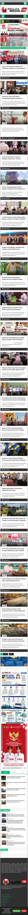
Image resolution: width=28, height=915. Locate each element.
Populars (5, 772)
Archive (14, 772)
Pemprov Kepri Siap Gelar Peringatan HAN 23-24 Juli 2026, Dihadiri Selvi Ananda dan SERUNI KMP (14, 369)
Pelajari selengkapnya (6, 913)
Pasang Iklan (5, 899)
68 (10, 654)
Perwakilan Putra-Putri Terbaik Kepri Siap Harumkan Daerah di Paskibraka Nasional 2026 (14, 399)
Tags (23, 772)
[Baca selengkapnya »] (12, 111)
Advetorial (5, 138)
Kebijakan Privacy (6, 901)
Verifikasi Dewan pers (6, 897)
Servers (4, 904)
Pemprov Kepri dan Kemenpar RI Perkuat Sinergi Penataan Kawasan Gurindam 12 (13, 641)
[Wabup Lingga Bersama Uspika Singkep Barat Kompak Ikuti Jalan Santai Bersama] (4, 814)
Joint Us (4, 905)
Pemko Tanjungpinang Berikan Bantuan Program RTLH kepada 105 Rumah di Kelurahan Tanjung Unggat (14, 189)
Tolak (24, 910)
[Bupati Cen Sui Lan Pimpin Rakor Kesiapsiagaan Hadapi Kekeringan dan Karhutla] (4, 835)
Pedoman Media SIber (6, 896)
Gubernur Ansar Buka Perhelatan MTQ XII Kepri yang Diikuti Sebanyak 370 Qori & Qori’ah (13, 460)
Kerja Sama (4, 902)
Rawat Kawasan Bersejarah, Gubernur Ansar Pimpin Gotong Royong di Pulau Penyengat (12, 279)
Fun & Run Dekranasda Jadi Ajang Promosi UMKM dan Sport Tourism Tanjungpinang (13, 550)
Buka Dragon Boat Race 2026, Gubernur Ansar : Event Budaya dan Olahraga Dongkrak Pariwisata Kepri (13, 610)
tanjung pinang (6, 77)
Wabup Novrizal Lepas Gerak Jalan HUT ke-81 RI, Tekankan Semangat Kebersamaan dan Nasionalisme (16, 843)
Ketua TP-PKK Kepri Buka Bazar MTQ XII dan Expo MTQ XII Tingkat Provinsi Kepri (13, 430)
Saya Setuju (16, 910)
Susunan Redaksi (6, 894)
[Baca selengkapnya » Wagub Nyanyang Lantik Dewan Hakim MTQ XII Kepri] (12, 473)
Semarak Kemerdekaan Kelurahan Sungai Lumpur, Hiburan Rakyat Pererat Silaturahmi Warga (16, 830)
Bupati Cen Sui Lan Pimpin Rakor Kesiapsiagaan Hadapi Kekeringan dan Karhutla (15, 837)
